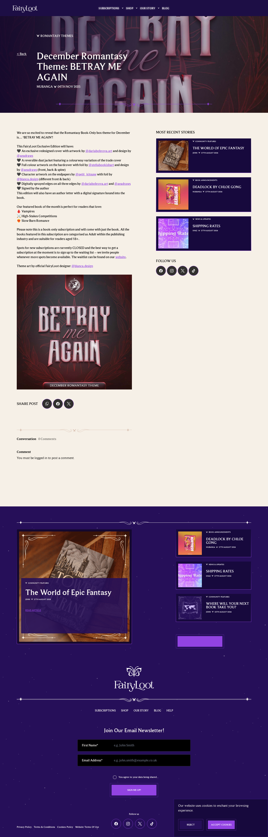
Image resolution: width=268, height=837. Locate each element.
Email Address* (92, 760)
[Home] (25, 9)
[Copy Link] (47, 404)
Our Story (147, 8)
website (120, 257)
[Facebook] (161, 271)
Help (169, 710)
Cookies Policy (65, 827)
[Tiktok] (193, 271)
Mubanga (45, 87)
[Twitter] (183, 271)
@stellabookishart (101, 165)
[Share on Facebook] (58, 404)
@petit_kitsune (85, 174)
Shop (129, 8)
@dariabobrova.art (98, 151)
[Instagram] (172, 271)
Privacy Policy (24, 827)
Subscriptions (109, 8)
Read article (33, 610)
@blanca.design (27, 179)
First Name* (90, 745)
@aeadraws (25, 156)
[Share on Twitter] (69, 404)
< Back (22, 54)
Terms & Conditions (44, 827)
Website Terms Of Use (87, 827)
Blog (165, 8)
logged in (41, 458)
